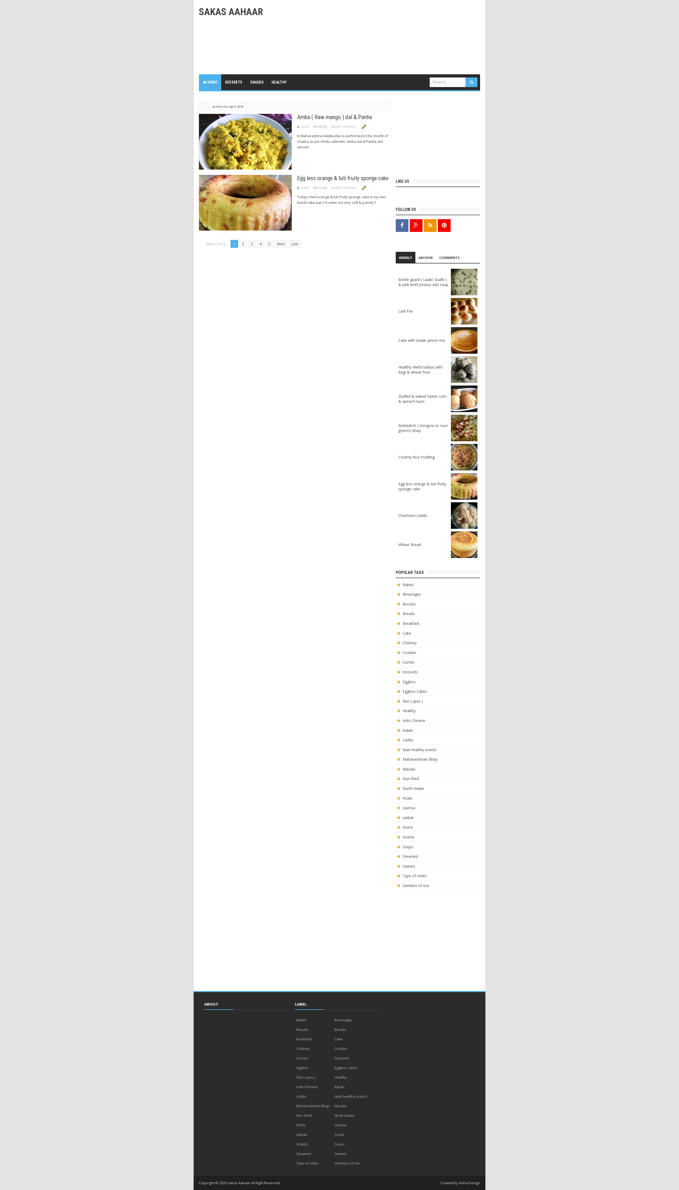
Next (281, 243)
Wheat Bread (409, 544)
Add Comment (345, 126)
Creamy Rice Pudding (416, 457)
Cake (407, 633)
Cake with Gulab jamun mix (421, 340)
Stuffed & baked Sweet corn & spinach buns (422, 399)
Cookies (409, 652)
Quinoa (409, 807)
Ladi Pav (405, 311)
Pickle (407, 798)
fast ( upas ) (413, 701)
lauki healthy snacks (420, 749)
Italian (408, 730)
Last (294, 243)
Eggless (409, 681)
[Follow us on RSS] (430, 225)
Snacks (409, 837)
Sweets (409, 866)
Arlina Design (469, 1182)
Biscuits (409, 604)
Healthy (409, 710)
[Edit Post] (364, 126)
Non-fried (411, 778)
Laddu (408, 739)
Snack (408, 827)
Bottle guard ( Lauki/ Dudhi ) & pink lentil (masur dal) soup (423, 282)
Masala (409, 769)
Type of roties (415, 875)
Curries (409, 662)
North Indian (413, 788)
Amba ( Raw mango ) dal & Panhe (334, 117)
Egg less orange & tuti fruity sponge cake (343, 178)
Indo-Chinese (414, 720)
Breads (409, 613)
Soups (408, 846)
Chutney (410, 642)
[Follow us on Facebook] (402, 225)
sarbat (408, 817)
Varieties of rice (416, 885)
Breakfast (411, 623)
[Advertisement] (383, 37)
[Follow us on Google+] (416, 225)
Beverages (412, 594)
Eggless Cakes (415, 691)
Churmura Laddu (412, 515)
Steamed (410, 856)
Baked (408, 584)
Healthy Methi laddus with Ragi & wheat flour (420, 370)
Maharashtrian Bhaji (420, 759)
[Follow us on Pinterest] (444, 225)
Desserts (410, 671)
